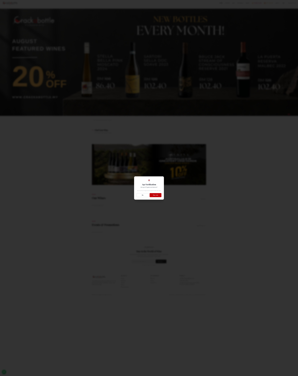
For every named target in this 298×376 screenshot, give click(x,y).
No (142, 195)
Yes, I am (155, 195)
